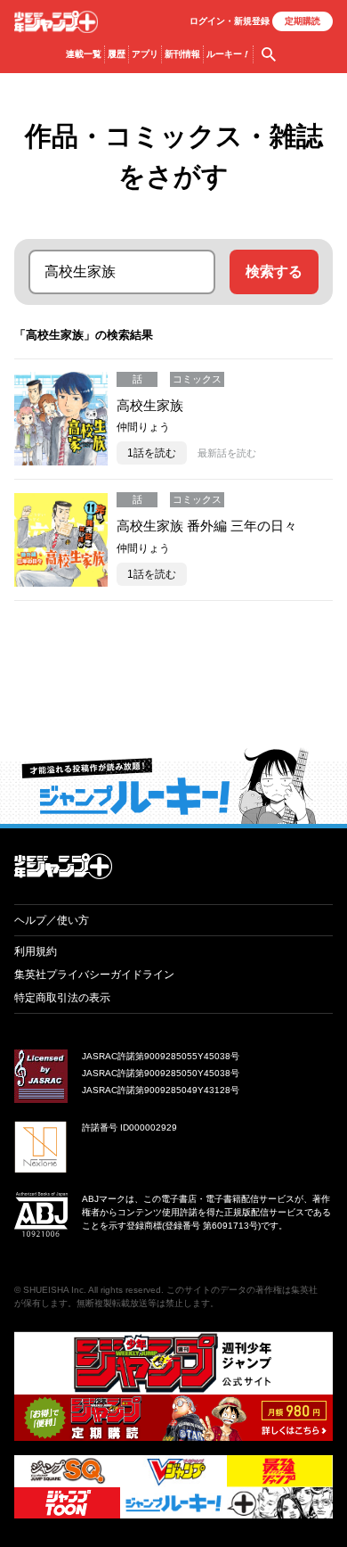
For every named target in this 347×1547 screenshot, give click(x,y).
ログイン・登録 (230, 21)
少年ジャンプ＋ (56, 22)
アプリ (145, 54)
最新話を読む (227, 453)
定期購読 (302, 21)
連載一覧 (83, 54)
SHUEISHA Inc (53, 1290)
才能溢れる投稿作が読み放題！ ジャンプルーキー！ (173, 785)
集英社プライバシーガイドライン (94, 974)
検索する (274, 271)
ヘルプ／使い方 (51, 920)
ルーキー (228, 54)
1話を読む (151, 453)
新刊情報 (182, 54)
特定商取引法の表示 (62, 998)
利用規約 (35, 951)
